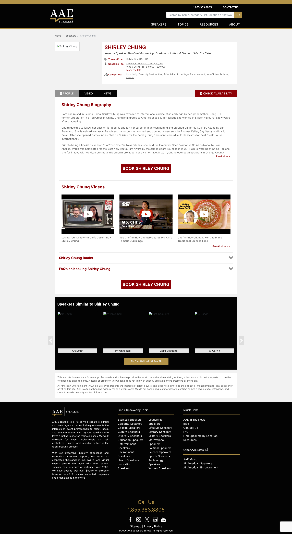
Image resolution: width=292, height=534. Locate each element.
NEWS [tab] (108, 93)
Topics (183, 24)
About (234, 24)
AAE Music (190, 459)
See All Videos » (221, 246)
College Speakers (129, 427)
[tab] (67, 93)
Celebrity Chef (146, 74)
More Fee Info (133, 70)
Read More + (223, 156)
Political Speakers (160, 448)
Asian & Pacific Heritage (176, 74)
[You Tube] (163, 521)
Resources (209, 24)
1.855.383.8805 (202, 7)
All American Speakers (197, 463)
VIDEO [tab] (88, 93)
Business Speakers (129, 419)
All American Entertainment (200, 467)
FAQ (185, 431)
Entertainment (197, 74)
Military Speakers (160, 436)
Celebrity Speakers (130, 423)
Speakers (158, 24)
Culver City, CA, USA (137, 59)
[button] (50, 340)
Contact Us (230, 7)
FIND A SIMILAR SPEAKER (146, 361)
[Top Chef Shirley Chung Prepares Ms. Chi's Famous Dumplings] (145, 214)
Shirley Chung (125, 48)
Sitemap (135, 526)
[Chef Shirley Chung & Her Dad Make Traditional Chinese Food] (204, 214)
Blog (186, 423)
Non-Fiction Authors (217, 74)
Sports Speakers (159, 456)
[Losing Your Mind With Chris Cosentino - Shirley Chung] (88, 214)
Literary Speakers (160, 431)
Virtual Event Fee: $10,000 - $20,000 (145, 66)
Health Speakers (128, 460)
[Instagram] (139, 521)
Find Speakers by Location (200, 436)
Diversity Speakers (130, 436)
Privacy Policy (153, 526)
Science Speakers (160, 452)
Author (158, 74)
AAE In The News (194, 419)
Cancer (130, 77)
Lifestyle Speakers (160, 427)
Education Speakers (130, 440)
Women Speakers (160, 468)
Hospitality (132, 74)
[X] (147, 521)
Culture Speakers (129, 431)
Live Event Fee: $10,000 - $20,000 (144, 63)
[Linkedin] (155, 521)
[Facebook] (131, 521)
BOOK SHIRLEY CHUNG (146, 168)
